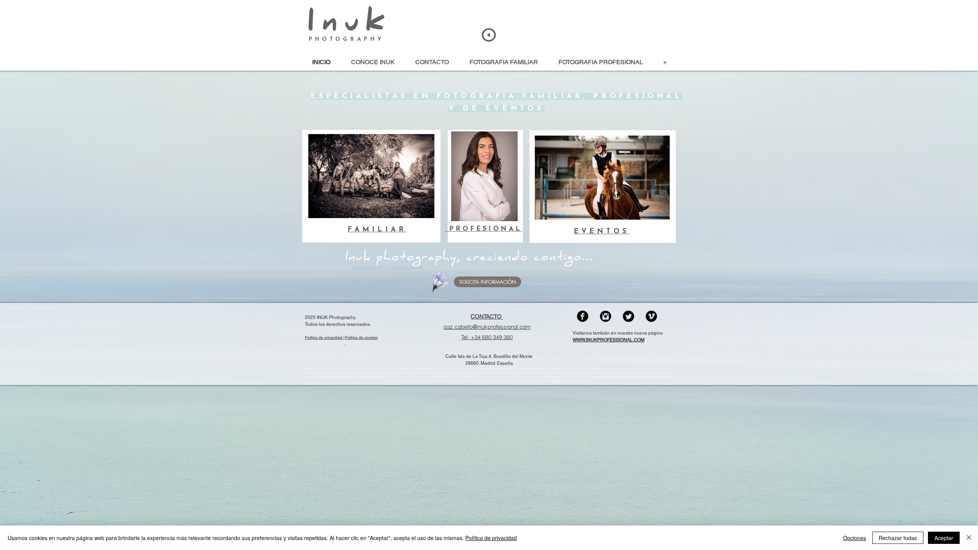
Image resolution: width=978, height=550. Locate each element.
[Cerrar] (968, 538)
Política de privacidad (491, 538)
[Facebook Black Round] (582, 316)
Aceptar (943, 538)
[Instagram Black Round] (605, 316)
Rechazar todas (898, 538)
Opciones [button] (854, 538)
